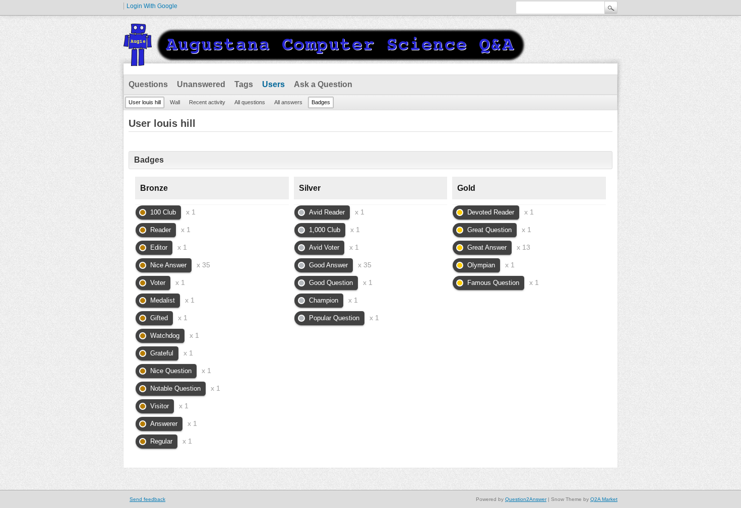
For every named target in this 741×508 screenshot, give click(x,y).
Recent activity (207, 102)
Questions (148, 84)
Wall (175, 102)
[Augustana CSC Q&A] (325, 59)
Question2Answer (525, 499)
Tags (243, 84)
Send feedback (147, 499)
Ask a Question (323, 84)
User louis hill (145, 102)
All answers (288, 102)
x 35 (203, 265)
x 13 (523, 247)
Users (273, 84)
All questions (249, 102)
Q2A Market (604, 499)
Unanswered (201, 84)
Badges (321, 102)
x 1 (191, 212)
